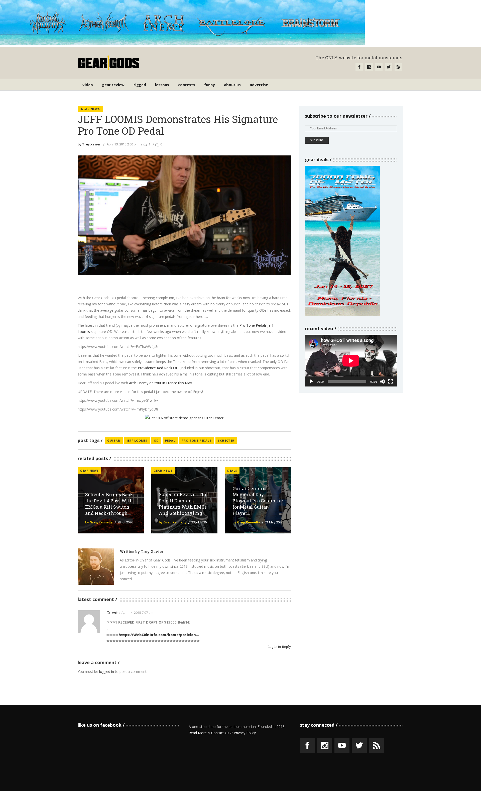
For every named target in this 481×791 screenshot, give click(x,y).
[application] (351, 360)
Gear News (90, 109)
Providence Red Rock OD (158, 367)
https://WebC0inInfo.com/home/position (157, 634)
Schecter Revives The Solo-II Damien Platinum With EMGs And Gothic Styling (183, 503)
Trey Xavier (152, 551)
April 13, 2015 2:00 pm (123, 144)
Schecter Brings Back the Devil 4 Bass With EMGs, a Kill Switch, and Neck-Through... (109, 503)
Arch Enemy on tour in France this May (160, 382)
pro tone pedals (196, 440)
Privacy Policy (245, 732)
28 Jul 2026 (125, 522)
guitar (113, 440)
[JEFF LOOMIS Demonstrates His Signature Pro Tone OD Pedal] (96, 566)
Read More (198, 732)
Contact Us (220, 732)
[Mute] (382, 381)
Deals (232, 470)
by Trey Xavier (89, 144)
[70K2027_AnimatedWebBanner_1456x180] (182, 43)
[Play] (311, 381)
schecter (226, 440)
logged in (106, 671)
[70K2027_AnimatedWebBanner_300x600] (342, 314)
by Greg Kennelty (99, 522)
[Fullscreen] (390, 381)
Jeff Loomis (137, 440)
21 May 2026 (274, 522)
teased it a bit (132, 331)
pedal (170, 440)
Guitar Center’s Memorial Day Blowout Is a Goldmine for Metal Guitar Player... (257, 500)
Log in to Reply (279, 647)
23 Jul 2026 (199, 522)
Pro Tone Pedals (253, 325)
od (156, 440)
